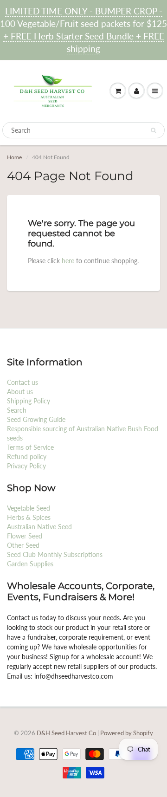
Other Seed (23, 545)
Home (14, 157)
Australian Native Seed (39, 527)
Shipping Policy (28, 401)
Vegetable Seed (28, 508)
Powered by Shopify (126, 733)
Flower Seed (24, 536)
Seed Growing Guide (36, 419)
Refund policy (26, 456)
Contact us (22, 382)
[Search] (153, 130)
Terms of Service (30, 447)
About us (20, 391)
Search (16, 410)
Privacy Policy (26, 466)
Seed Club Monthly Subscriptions (55, 554)
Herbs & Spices (29, 517)
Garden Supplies (30, 564)
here (68, 261)
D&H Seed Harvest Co (67, 733)
